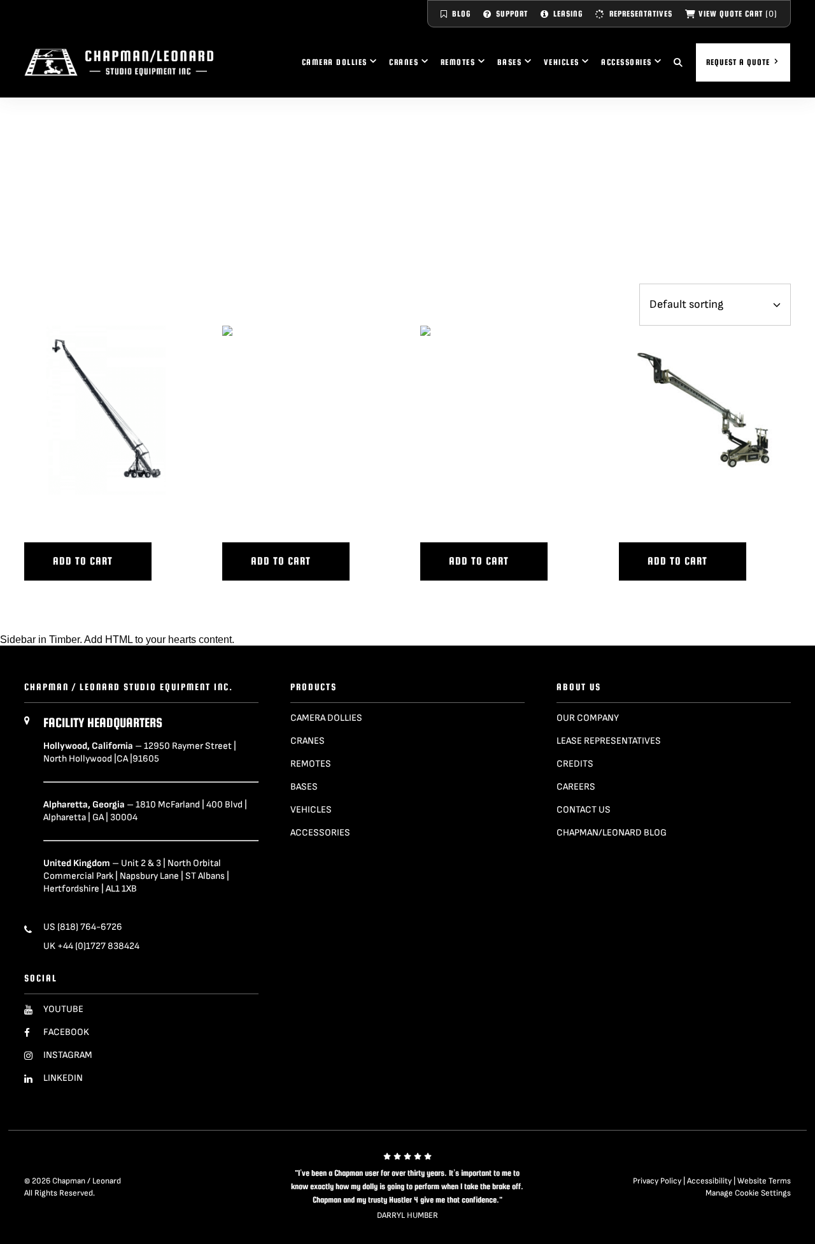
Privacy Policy (658, 1181)
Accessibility (710, 1181)
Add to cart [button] (83, 561)
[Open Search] (678, 62)
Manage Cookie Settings (748, 1193)
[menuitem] (456, 14)
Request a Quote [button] (739, 62)
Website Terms (764, 1181)
